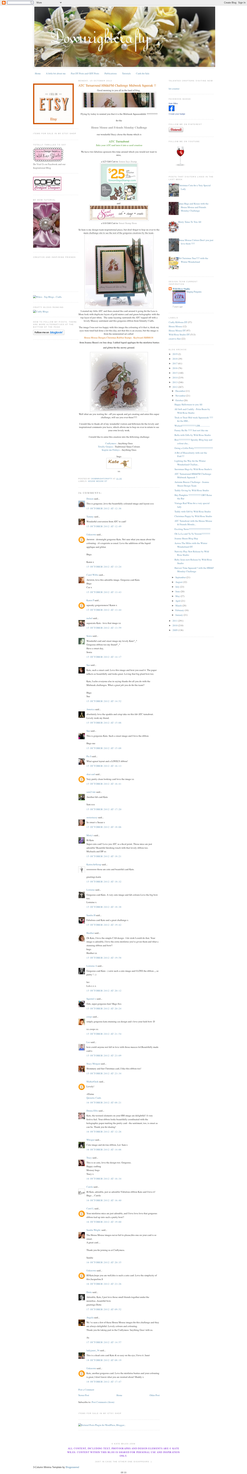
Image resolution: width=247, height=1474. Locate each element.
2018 (175, 358)
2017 (175, 363)
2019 (175, 354)
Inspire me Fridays (111, 449)
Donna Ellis (92, 1110)
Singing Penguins (194, 291)
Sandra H (90, 915)
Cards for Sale (142, 73)
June (177, 591)
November (180, 395)
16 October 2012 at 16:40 (104, 1200)
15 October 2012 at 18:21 (104, 856)
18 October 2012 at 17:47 (104, 1381)
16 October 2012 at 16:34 (104, 1178)
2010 (175, 625)
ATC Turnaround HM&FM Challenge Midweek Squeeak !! (192, 475)
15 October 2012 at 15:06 (104, 722)
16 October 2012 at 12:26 (104, 1131)
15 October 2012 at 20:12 (104, 990)
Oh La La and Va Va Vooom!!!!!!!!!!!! (192, 533)
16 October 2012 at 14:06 (104, 1149)
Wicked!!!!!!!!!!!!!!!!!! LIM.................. (192, 425)
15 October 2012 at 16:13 (104, 765)
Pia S (88, 756)
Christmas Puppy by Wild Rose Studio (193, 516)
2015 (175, 372)
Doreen (89, 498)
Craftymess (110, 443)
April (178, 600)
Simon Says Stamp (128, 161)
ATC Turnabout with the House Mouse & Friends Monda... (193, 522)
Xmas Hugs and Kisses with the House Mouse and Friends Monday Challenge (193, 207)
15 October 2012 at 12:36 (104, 508)
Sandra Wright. (93, 1230)
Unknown (91, 534)
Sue (88, 665)
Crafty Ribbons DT (178, 322)
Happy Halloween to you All (188, 404)
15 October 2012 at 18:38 (104, 906)
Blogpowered (72, 1467)
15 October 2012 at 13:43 (104, 592)
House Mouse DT (97, 481)
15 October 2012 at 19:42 (104, 924)
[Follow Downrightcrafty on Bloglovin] (48, 334)
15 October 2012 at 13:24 (104, 566)
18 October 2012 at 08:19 (104, 1360)
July (177, 586)
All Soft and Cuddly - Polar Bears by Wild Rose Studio (192, 411)
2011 (175, 620)
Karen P (90, 600)
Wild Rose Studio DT (179, 334)
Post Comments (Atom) (103, 1402)
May (177, 596)
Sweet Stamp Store (128, 223)
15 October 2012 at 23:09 (104, 1055)
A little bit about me (56, 73)
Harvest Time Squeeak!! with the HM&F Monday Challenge (194, 569)
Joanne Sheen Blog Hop (186, 538)
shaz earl (90, 774)
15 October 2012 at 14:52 (104, 701)
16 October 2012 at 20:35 (104, 1262)
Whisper (90, 1139)
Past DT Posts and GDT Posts (85, 73)
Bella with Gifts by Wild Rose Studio (192, 435)
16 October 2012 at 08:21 (104, 1102)
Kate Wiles (173, 103)
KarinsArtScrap (93, 864)
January (179, 615)
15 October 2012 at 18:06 (104, 827)
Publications (111, 73)
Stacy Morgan (93, 1063)
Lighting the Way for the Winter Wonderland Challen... (190, 462)
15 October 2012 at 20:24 (104, 1008)
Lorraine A (91, 965)
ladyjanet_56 (92, 1350)
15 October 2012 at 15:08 (104, 748)
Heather (90, 933)
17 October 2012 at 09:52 (104, 1309)
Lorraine (90, 889)
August (179, 582)
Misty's (89, 835)
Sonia (89, 635)
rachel (89, 618)
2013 (175, 382)
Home (38, 73)
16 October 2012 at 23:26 (104, 1283)
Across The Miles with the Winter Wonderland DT (190, 544)
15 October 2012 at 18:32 (104, 881)
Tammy (90, 516)
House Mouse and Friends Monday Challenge (119, 127)
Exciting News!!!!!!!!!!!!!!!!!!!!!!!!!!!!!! (192, 529)
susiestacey (91, 817)
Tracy (89, 1157)
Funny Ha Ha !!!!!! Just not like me (191, 430)
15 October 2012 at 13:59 (104, 627)
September (180, 577)
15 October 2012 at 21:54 (104, 1033)
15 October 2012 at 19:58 (104, 957)
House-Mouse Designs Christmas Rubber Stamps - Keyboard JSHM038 (119, 337)
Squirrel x (91, 998)
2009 (175, 630)
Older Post (155, 1395)
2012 (175, 387)
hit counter (174, 88)
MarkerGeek (92, 1081)
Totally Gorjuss (105, 446)
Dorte (89, 1292)
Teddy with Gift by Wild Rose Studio (192, 511)
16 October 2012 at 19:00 (104, 1221)
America (90, 709)
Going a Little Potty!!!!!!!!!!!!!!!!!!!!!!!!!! (193, 448)
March (178, 605)
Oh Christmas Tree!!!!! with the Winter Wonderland (193, 260)
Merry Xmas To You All (189, 221)
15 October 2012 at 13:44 (104, 609)
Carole (89, 1186)
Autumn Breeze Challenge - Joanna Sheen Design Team (191, 483)
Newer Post (83, 1395)
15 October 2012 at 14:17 (104, 656)
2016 (175, 368)
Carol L (90, 1208)
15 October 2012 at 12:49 (104, 526)
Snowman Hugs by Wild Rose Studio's (193, 469)
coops (89, 1016)
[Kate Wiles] (171, 110)
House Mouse (175, 326)
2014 (175, 377)
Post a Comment (86, 1389)
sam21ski (91, 791)
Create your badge (177, 114)
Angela (89, 1317)
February (180, 610)
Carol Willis (92, 574)
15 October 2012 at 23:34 (104, 1073)
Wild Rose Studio (181, 288)
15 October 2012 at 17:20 (104, 809)
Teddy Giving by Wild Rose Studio (191, 490)
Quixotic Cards (93, 1097)
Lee (88, 1042)
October (179, 400)
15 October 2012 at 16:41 (104, 783)
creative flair (175, 338)
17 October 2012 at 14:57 (104, 1342)
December (180, 391)
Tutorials (126, 73)
